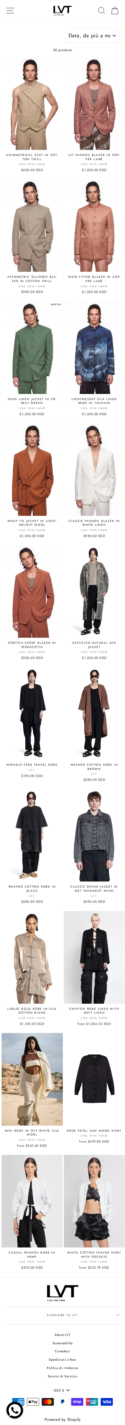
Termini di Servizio (63, 1376)
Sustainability (62, 1343)
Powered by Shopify (62, 1419)
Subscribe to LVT (62, 1315)
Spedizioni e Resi (62, 1359)
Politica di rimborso (62, 1368)
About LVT (62, 1334)
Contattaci (62, 1351)
